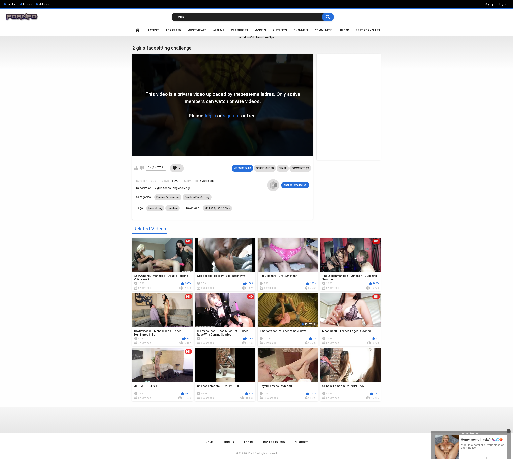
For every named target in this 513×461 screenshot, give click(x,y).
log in (210, 116)
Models (260, 30)
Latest (153, 30)
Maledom (44, 4)
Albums (218, 30)
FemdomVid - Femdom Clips (257, 37)
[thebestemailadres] (273, 185)
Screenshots (265, 168)
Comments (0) (300, 168)
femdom (172, 208)
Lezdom (27, 4)
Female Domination (167, 197)
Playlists (280, 30)
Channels (301, 30)
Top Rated (173, 30)
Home (137, 30)
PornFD (252, 453)
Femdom (11, 4)
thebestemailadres (295, 185)
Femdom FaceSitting (197, 197)
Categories (239, 30)
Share (283, 168)
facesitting (155, 208)
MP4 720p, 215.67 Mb (217, 208)
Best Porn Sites (368, 30)
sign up (230, 116)
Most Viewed (197, 30)
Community (323, 30)
